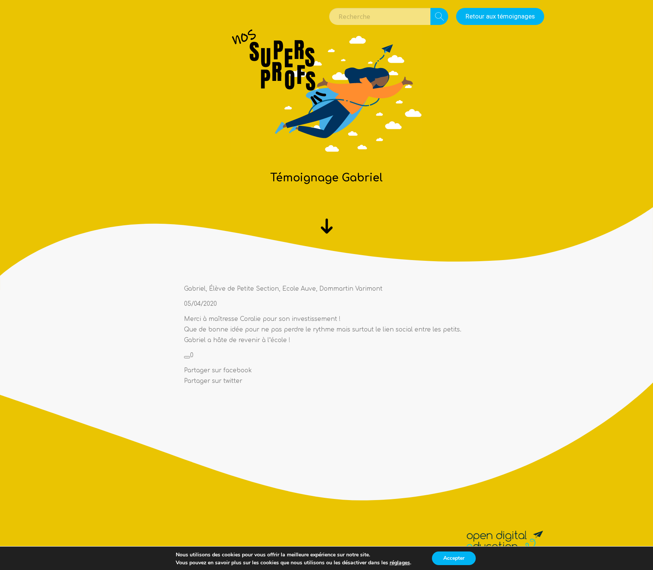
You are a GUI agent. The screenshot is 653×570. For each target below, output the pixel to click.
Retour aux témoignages (500, 16)
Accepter (453, 558)
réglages (400, 562)
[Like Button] (187, 357)
